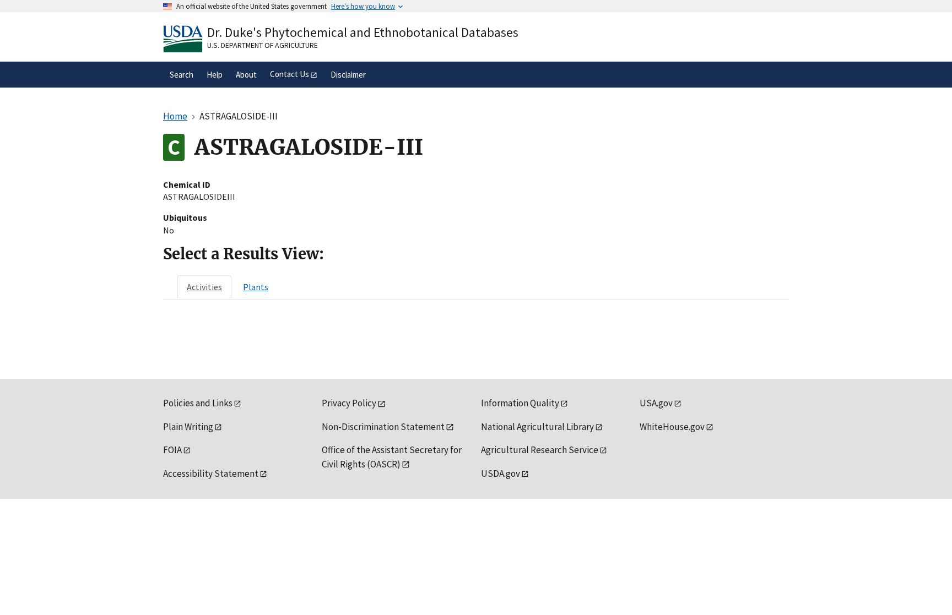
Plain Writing (188, 427)
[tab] (204, 287)
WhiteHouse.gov (672, 427)
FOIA (172, 450)
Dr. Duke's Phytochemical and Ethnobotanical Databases (362, 32)
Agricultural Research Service (539, 450)
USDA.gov (500, 473)
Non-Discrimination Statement (383, 427)
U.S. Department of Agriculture (262, 45)
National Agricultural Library (537, 427)
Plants (255, 286)
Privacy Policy (349, 403)
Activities (204, 286)
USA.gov (656, 403)
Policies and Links (197, 403)
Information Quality (520, 403)
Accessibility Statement (210, 473)
